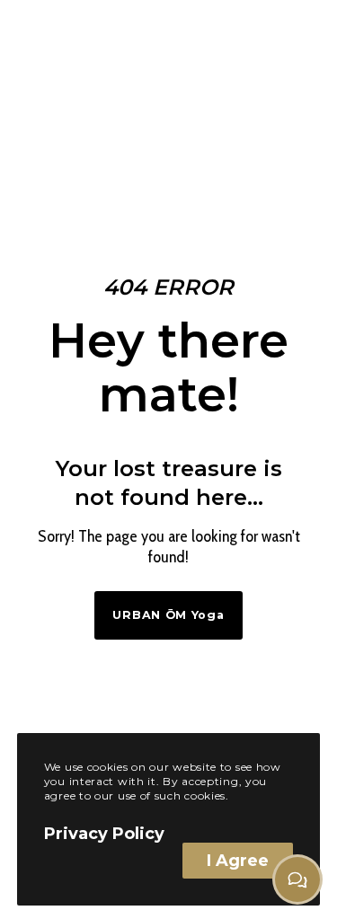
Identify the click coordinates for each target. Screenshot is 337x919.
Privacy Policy (104, 834)
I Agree (238, 860)
